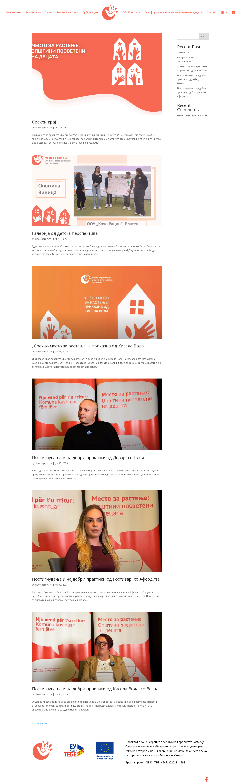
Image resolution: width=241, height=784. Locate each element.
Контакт (211, 12)
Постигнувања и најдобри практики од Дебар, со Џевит (89, 457)
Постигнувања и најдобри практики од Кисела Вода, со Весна (95, 689)
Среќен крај (44, 122)
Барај (204, 36)
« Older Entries (39, 723)
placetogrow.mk (43, 127)
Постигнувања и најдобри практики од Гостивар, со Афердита (96, 579)
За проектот (13, 12)
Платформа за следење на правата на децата (173, 12)
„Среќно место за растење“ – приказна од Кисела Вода (88, 346)
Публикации (90, 12)
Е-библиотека (131, 12)
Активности (33, 12)
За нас (49, 12)
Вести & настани (67, 12)
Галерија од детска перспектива (65, 233)
